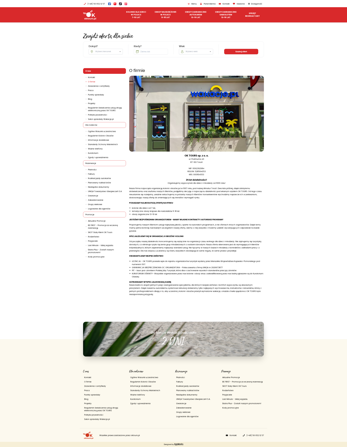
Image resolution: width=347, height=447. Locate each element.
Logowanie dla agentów (99, 208)
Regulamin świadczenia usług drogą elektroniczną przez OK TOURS (105, 109)
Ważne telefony (95, 148)
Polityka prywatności (97, 114)
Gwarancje (93, 195)
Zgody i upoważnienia (98, 157)
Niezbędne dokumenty (98, 187)
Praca (90, 90)
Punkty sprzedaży (96, 94)
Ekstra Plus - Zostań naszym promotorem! (101, 251)
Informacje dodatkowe (98, 140)
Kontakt (91, 77)
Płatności (92, 169)
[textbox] (151, 51)
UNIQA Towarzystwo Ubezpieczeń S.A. (105, 191)
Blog (90, 99)
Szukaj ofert (241, 51)
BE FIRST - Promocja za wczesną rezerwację (103, 226)
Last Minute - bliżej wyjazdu (100, 245)
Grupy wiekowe (95, 204)
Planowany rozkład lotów (99, 182)
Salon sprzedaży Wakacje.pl (101, 119)
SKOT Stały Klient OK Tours (100, 232)
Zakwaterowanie (95, 200)
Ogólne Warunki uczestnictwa (102, 131)
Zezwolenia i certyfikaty (99, 86)
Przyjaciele (93, 241)
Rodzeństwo (93, 236)
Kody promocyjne (96, 256)
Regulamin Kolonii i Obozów (100, 135)
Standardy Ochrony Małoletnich (103, 144)
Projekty (91, 103)
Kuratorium (93, 153)
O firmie (91, 81)
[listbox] (106, 51)
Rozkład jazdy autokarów (99, 178)
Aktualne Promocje (97, 221)
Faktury (91, 174)
